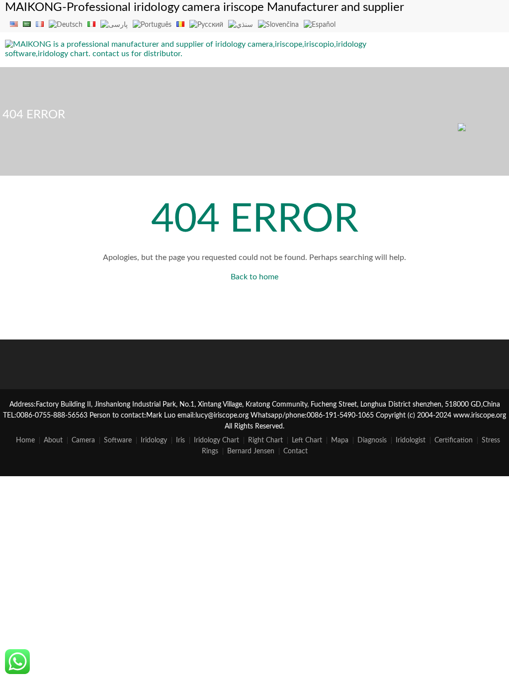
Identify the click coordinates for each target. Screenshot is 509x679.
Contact (295, 451)
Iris (180, 440)
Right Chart (265, 440)
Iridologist (410, 440)
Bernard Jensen (250, 451)
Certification (453, 440)
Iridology (154, 440)
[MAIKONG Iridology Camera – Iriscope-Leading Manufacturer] (189, 54)
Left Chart (307, 440)
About (53, 440)
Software (118, 440)
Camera (83, 440)
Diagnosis (372, 440)
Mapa (339, 440)
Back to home (254, 277)
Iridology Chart (216, 440)
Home (25, 440)
